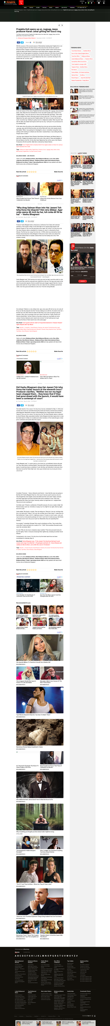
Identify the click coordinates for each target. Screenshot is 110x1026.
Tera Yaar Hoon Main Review (32, 981)
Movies (17, 952)
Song (47, 329)
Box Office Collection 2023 (86, 976)
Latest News (82, 153)
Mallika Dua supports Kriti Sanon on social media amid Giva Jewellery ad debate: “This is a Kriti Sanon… (86, 97)
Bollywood (22, 149)
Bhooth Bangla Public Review (45, 975)
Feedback (36, 1016)
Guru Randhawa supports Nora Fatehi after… (55, 628)
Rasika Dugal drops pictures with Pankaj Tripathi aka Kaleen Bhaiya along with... (88, 166)
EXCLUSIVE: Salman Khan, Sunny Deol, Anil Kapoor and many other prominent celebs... (76, 183)
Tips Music (18, 331)
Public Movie (44, 961)
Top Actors (82, 973)
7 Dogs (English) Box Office (58, 967)
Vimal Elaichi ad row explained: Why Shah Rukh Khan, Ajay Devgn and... (76, 166)
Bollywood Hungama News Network (27, 38)
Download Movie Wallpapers (84, 1010)
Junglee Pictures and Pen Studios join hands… (39, 628)
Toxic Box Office (76, 56)
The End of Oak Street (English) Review (32, 971)
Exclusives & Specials (45, 999)
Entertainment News (53, 160)
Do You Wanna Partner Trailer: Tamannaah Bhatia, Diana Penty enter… (82, 268)
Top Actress (82, 975)
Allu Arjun (69, 969)
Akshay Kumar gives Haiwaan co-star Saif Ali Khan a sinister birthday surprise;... (88, 200)
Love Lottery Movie (19, 980)
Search (83, 281)
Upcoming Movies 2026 (39, 162)
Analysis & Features (84, 966)
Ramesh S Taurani (41, 329)
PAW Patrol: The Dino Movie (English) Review (33, 967)
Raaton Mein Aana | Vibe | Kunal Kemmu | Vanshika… (59, 998)
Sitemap (69, 1002)
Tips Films (59, 329)
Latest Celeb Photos (32, 996)
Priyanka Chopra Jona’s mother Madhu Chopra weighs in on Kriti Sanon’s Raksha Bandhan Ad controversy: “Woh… (87, 91)
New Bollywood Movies (42, 158)
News (25, 9)
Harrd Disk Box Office (58, 977)
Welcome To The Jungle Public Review (46, 972)
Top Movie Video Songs (46, 993)
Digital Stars (35, 149)
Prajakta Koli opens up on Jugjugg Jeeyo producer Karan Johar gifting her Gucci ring (44, 9)
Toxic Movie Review (76, 51)
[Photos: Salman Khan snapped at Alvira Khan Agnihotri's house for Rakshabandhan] (40, 104)
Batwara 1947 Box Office (59, 986)
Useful (70, 991)
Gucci (44, 149)
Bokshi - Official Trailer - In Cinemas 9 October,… (59, 1003)
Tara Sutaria (69, 978)
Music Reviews (70, 1005)
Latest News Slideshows (20, 1004)
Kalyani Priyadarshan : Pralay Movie (80, 80)
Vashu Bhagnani (33, 331)
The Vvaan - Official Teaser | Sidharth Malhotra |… (59, 1006)
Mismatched (19, 151)
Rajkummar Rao (70, 979)
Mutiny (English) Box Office (58, 972)
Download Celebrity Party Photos (85, 1000)
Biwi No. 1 (22, 327)
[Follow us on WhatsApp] (88, 3)
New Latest (46, 991)
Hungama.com (70, 998)
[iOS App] (95, 1016)
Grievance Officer (52, 1016)
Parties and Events (32, 995)
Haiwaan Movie (18, 975)
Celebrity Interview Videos (46, 995)
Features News (89, 59)
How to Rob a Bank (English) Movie (80, 53)
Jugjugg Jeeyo (49, 149)
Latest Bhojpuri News (71, 995)
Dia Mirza (82, 75)
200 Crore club (83, 972)
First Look (30, 1001)
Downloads (85, 991)
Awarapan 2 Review (32, 973)
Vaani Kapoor (70, 970)
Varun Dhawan (25, 331)
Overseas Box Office (84, 969)
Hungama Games (71, 1001)
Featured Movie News (19, 996)
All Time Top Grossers (85, 967)
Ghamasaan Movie (19, 977)
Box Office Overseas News (20, 1002)
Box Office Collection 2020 (86, 981)
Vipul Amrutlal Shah (85, 77)
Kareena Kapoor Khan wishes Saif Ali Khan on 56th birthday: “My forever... (88, 218)
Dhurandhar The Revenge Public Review (46, 978)
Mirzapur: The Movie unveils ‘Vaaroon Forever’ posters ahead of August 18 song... (76, 201)
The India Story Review (33, 982)
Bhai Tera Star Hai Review (33, 976)
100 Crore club (83, 970)
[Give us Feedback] (99, 3)
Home (15, 1016)
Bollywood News (30, 158)
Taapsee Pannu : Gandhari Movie (79, 67)
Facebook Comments (22, 176)
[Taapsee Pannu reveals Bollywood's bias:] (74, 112)
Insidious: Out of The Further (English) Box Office (58, 975)
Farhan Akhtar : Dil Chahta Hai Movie (80, 72)
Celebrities (26, 952)
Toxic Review (31, 964)
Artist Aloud (69, 999)
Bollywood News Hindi (41, 160)
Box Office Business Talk (20, 1001)
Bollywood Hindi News (20, 1008)
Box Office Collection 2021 (86, 979)
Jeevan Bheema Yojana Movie (20, 972)
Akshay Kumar (70, 963)
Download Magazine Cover (84, 1005)
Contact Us (43, 1016)
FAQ (59, 1016)
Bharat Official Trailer (71, 1007)
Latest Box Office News (20, 998)
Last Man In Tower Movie (20, 974)
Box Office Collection (84, 964)
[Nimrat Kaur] (55, 104)
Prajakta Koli (26, 151)
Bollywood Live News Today (24, 162)
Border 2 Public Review (46, 982)
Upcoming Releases (19, 1005)
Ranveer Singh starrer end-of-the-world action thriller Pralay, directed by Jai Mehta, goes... (76, 235)
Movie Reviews (18, 1007)
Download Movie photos (85, 997)
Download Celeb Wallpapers (83, 995)
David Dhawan (34, 327)
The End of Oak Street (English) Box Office (58, 984)
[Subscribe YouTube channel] (94, 3)
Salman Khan (75, 75)
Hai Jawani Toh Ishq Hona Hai (50, 327)
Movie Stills (30, 999)
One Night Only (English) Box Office (59, 969)
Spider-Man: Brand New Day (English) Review (33, 978)
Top (70, 961)
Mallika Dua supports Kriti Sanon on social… (39, 616)
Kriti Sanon (74, 69)
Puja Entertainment (31, 329)
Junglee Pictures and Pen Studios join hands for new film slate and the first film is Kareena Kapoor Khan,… (87, 116)
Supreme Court (52, 329)
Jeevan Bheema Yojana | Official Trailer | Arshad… (59, 1001)
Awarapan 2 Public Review (46, 968)
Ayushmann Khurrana (71, 976)
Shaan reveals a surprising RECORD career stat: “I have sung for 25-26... (87, 234)
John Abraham (70, 975)
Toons (29, 1004)
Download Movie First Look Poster (85, 1002)
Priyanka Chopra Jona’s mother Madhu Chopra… (22, 616)
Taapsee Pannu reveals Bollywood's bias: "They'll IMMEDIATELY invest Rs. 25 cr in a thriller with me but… (86, 109)
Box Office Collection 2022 (86, 978)
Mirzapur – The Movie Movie (19, 969)
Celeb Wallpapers (32, 998)
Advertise (21, 1016)
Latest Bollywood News (77, 59)
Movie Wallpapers (32, 1002)
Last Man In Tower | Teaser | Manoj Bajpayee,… (59, 995)
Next (61, 104)
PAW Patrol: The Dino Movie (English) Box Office (59, 980)
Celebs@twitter (70, 996)
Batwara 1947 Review (32, 968)
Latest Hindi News (71, 993)
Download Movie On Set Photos (85, 1007)
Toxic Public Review (45, 964)
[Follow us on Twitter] (91, 2)
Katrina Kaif (69, 964)
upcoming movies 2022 (37, 342)
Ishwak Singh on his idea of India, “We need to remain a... (76, 217)
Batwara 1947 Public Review (45, 967)
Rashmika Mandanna (71, 972)
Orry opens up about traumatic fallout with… (54, 616)
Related (73, 153)
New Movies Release (28, 160)
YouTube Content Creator (35, 151)
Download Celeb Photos (85, 993)
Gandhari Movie (87, 51)
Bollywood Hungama (18, 9)
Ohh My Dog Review (32, 974)
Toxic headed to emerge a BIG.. (79, 64)
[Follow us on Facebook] (85, 3)
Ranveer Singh (70, 966)
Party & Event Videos (45, 998)
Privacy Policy (29, 1016)
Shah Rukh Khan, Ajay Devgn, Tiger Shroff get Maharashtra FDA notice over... (88, 183)
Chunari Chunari (29, 547)
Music (21, 329)
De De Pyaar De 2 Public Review (46, 984)
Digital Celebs (28, 149)
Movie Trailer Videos (45, 996)
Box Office (57, 961)
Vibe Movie (17, 978)
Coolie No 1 (27, 327)
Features (41, 149)
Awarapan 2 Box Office (59, 982)
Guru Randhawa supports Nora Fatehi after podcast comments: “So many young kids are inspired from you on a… (86, 123)
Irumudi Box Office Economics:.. (79, 61)
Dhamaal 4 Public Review (46, 970)
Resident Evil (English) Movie (19, 982)
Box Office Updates (19, 999)
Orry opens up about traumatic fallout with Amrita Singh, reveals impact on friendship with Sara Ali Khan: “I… (86, 103)
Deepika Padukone (71, 967)
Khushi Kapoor (75, 77)
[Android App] (92, 1016)
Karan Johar (57, 149)
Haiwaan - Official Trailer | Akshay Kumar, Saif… (59, 1009)
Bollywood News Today (22, 342)
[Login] (104, 3)
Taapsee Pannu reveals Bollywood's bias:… (22, 628)
